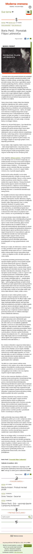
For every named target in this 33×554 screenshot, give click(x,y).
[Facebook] (25, 38)
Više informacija (18, 552)
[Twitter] (28, 38)
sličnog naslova (15, 158)
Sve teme (6, 11)
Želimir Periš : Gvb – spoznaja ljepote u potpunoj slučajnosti (16, 504)
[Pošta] (30, 39)
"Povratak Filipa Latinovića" (17, 459)
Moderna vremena (17, 3)
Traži (29, 516)
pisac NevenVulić (16, 25)
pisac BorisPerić (5, 25)
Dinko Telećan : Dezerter (11, 496)
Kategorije (28, 12)
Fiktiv (28, 542)
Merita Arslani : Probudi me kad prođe (14, 488)
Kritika (3, 22)
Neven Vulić (12, 22)
